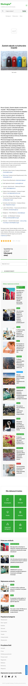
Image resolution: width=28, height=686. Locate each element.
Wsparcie (3, 668)
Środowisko (4, 631)
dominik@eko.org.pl (14, 222)
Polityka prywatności (6, 654)
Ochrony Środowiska (20, 135)
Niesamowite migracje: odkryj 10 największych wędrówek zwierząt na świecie (20, 455)
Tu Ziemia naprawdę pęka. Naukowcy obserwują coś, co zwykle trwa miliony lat (20, 363)
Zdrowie (3, 628)
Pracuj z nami (4, 657)
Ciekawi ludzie (4, 637)
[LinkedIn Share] (17, 254)
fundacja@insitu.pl (7, 177)
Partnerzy (3, 665)
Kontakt (3, 648)
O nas (2, 651)
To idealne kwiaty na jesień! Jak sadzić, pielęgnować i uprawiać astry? (20, 440)
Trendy (2, 634)
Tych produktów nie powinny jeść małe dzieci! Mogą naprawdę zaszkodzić (20, 470)
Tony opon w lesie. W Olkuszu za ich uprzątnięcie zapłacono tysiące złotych (20, 410)
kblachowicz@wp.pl (20, 180)
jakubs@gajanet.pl (10, 188)
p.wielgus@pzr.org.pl (8, 199)
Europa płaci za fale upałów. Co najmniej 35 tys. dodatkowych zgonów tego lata (20, 348)
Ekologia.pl (8, 16)
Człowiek (14, 127)
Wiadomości (4, 619)
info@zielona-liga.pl (10, 204)
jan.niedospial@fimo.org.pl (12, 217)
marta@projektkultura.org (13, 193)
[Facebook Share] (17, 250)
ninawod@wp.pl (21, 212)
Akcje (21, 16)
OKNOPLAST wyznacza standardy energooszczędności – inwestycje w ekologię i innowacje (21, 394)
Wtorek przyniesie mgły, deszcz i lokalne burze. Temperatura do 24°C (20, 379)
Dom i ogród (4, 622)
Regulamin (3, 659)
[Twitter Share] (21, 250)
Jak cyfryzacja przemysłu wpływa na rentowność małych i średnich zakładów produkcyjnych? (20, 316)
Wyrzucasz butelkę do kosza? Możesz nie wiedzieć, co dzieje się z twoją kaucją (20, 425)
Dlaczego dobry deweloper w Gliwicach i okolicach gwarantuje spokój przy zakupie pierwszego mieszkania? (20, 297)
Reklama (3, 662)
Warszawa (5, 175)
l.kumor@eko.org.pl (7, 172)
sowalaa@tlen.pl (19, 183)
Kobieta (3, 625)
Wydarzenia (15, 16)
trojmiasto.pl (4, 235)
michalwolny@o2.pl (13, 209)
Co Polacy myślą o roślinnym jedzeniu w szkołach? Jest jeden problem (20, 333)
